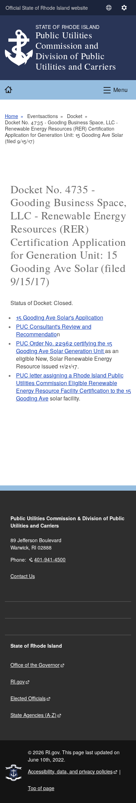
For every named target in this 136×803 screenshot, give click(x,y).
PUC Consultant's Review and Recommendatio (53, 330)
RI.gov (17, 681)
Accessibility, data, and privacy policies (70, 771)
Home (11, 116)
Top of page (41, 788)
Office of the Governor (35, 664)
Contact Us (22, 575)
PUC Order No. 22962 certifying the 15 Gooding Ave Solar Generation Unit (64, 347)
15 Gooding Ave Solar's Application (59, 317)
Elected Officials (28, 698)
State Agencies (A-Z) (33, 714)
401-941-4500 (50, 559)
